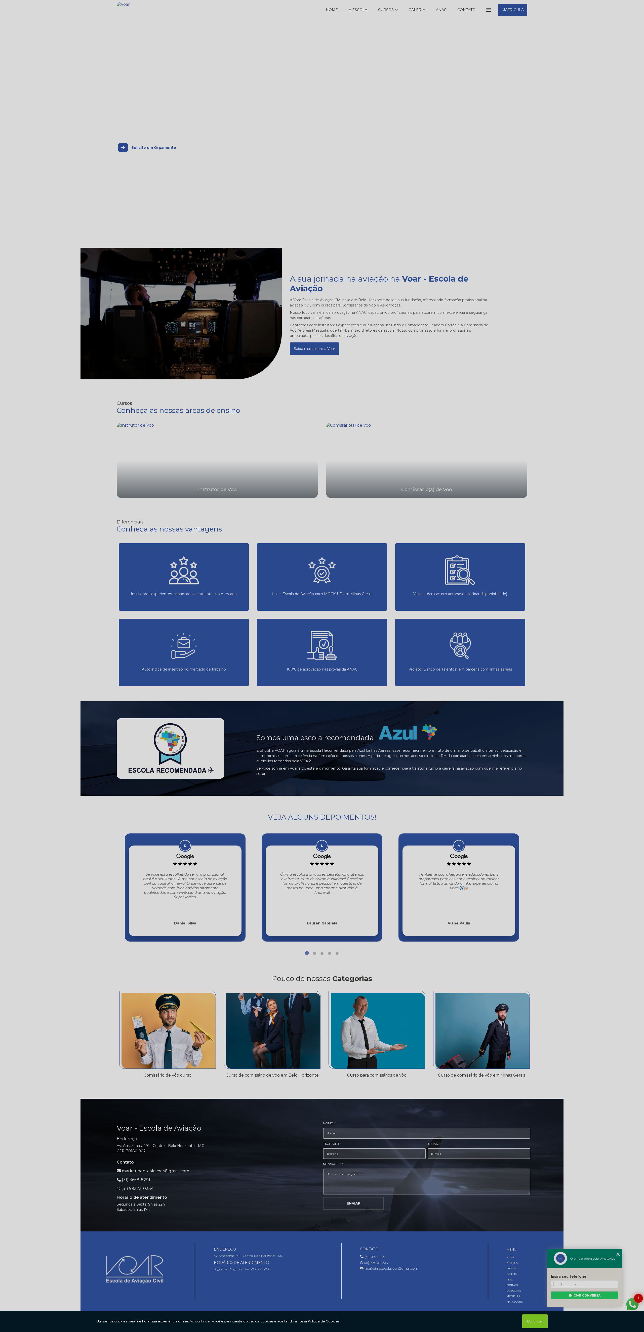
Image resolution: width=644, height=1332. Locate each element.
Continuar (535, 1321)
